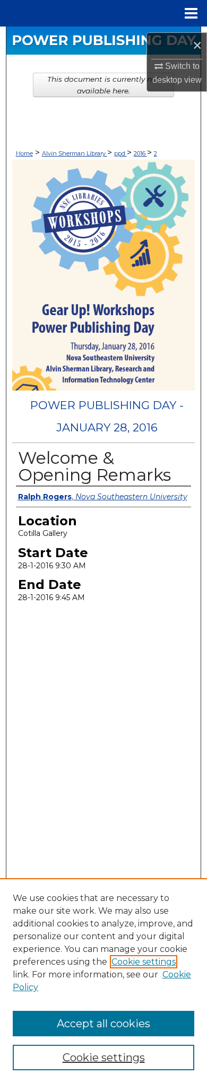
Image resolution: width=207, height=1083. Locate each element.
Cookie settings (143, 962)
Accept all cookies (103, 1023)
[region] (103, 980)
